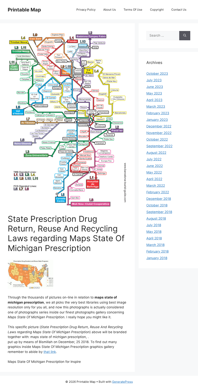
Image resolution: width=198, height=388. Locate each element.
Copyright (157, 9)
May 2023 (154, 93)
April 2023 (154, 100)
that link (50, 352)
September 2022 (159, 146)
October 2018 (156, 205)
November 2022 (159, 133)
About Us (109, 9)
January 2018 (156, 258)
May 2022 (154, 172)
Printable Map (24, 10)
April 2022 (154, 179)
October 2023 (157, 74)
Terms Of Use (133, 9)
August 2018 (156, 218)
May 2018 (153, 232)
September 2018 (159, 212)
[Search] (184, 35)
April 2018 (154, 238)
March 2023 (155, 106)
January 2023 (157, 120)
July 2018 (153, 225)
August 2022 (156, 153)
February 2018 (157, 251)
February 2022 (157, 192)
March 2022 (155, 186)
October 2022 (157, 139)
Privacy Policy (86, 9)
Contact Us (178, 9)
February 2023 (157, 113)
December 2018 (158, 199)
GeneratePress (122, 382)
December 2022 (158, 126)
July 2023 (154, 80)
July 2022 (153, 159)
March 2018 (155, 245)
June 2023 (154, 87)
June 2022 (154, 166)
